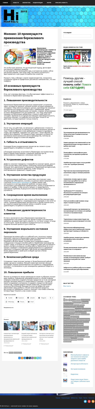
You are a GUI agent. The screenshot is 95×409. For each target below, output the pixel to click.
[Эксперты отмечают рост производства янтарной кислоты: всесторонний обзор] (47, 325)
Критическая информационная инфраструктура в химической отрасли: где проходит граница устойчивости (77, 229)
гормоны (82, 305)
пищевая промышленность (82, 326)
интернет (80, 307)
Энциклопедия (38, 2)
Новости (16, 2)
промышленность (79, 330)
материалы (77, 314)
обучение (86, 322)
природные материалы (80, 328)
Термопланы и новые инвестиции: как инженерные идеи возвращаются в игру (77, 220)
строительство (82, 334)
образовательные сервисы (73, 322)
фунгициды (67, 339)
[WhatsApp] (35, 358)
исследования (69, 310)
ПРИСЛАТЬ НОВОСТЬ (61, 2)
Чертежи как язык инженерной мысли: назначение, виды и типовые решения (77, 171)
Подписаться (69, 116)
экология (80, 339)
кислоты (66, 312)
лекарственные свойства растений (77, 312)
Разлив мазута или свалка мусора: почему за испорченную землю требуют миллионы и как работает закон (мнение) (77, 258)
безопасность (76, 302)
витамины (76, 305)
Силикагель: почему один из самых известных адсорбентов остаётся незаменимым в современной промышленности (75, 181)
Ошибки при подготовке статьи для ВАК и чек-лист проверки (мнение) (77, 163)
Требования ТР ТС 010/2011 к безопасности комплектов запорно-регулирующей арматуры (76, 192)
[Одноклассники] (22, 358)
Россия (73, 300)
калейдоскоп (83, 309)
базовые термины (67, 302)
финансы (87, 337)
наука (67, 316)
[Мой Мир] (25, 358)
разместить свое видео (81, 66)
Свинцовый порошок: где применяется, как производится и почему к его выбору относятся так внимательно (77, 211)
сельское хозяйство (70, 334)
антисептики (85, 300)
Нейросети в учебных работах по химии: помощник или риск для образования (77, 268)
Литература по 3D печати (79, 364)
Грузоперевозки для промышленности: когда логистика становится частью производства (77, 134)
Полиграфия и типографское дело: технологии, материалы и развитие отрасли (76, 154)
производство (17, 353)
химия (74, 339)
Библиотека (26, 2)
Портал (85, 398)
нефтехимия (75, 317)
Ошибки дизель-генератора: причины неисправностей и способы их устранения (76, 239)
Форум (49, 2)
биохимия (68, 305)
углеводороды (79, 337)
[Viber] (32, 358)
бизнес (11, 353)
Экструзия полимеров (78, 369)
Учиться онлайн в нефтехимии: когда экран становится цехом (76, 202)
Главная (5, 2)
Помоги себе (77, 86)
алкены (78, 300)
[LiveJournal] (30, 358)
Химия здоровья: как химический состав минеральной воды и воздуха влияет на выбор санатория (77, 144)
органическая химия (73, 324)
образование (83, 319)
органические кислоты (69, 326)
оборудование (70, 320)
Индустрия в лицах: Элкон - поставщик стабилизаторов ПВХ (80, 381)
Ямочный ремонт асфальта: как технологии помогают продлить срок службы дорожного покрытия (80, 357)
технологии (69, 336)
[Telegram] (40, 358)
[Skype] (38, 358)
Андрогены (74, 374)
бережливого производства (22, 182)
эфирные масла (67, 341)
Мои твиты (67, 286)
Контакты (91, 398)
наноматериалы (85, 314)
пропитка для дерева (71, 332)
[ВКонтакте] (19, 358)
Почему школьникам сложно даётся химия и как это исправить (75, 248)
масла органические (69, 314)
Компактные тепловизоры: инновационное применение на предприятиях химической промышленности (11, 337)
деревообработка (70, 307)
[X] (27, 358)
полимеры (68, 328)
